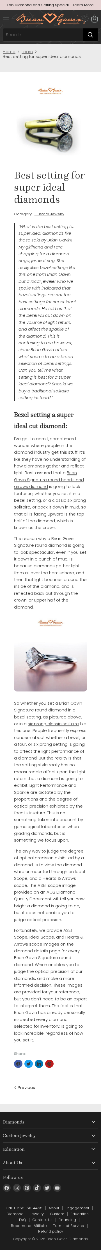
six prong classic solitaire (53, 724)
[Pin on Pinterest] (49, 1064)
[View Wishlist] (85, 19)
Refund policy (50, 1231)
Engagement (77, 1208)
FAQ (22, 1219)
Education (79, 1214)
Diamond (15, 1214)
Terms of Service (68, 1225)
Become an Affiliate (29, 1225)
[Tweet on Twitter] (28, 1064)
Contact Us (42, 1219)
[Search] (90, 34)
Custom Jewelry (49, 214)
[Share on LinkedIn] (39, 1064)
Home (9, 51)
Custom (57, 1214)
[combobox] (43, 34)
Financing (67, 1219)
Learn (27, 51)
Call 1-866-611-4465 (24, 1208)
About (54, 1208)
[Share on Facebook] (18, 1064)
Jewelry (37, 1214)
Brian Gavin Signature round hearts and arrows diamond (49, 479)
